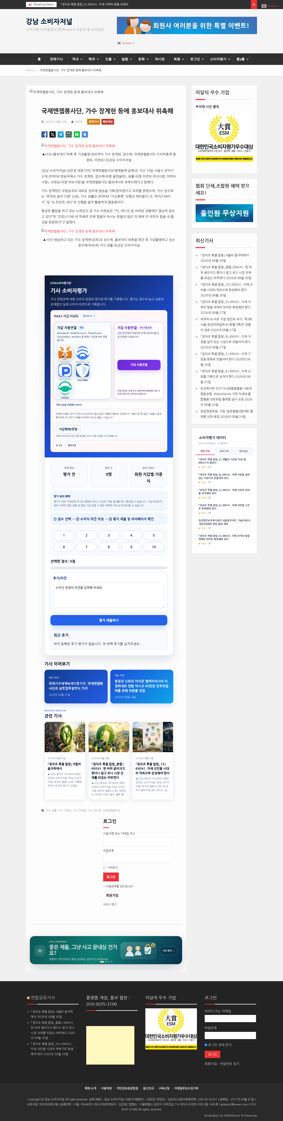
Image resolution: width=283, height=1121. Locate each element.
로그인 (195, 59)
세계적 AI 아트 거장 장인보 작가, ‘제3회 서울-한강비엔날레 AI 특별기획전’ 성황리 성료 (226, 324)
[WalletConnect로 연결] (82, 353)
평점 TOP (205, 451)
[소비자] (102, 961)
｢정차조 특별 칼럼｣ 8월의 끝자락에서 (224, 255)
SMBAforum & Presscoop (240, 1115)
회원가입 (72, 445)
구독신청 (164, 1088)
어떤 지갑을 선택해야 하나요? (69, 405)
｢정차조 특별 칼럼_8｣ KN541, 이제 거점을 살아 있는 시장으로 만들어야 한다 (224, 476)
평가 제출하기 (109, 620)
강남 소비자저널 (49, 21)
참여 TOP (224, 451)
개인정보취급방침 (127, 1088)
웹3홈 (240, 59)
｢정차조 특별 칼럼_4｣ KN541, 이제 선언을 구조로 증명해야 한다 (224, 507)
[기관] (109, 961)
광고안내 (148, 1088)
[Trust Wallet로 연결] (82, 370)
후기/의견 (60, 578)
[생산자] (106, 961)
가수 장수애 (94, 810)
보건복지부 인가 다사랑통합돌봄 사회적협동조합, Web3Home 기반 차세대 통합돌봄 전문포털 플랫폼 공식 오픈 (226, 394)
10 (154, 547)
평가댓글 (243, 451)
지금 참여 (168, 951)
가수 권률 (51, 810)
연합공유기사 (43, 998)
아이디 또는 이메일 (218, 1011)
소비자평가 (218, 59)
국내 (75, 59)
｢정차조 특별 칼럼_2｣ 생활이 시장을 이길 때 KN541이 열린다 (222, 461)
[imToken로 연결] (65, 388)
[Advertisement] (110, 1045)
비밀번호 (211, 1028)
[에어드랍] (111, 961)
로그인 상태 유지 (219, 1044)
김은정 (78, 121)
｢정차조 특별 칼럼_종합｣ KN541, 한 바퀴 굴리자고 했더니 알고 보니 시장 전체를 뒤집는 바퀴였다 (226, 272)
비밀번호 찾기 (229, 1063)
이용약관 (106, 1088)
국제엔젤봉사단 (111, 810)
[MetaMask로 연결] (65, 353)
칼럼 (125, 59)
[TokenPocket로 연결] (65, 370)
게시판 (160, 59)
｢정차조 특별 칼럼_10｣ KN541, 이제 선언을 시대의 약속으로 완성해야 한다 (52, 1049)
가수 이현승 (64, 810)
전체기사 (56, 59)
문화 (141, 59)
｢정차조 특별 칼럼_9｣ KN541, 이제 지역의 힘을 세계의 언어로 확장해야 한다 (224, 538)
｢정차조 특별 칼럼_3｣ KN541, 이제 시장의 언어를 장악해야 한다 (224, 492)
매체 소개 (90, 1088)
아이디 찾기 (109, 904)
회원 (177, 59)
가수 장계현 (79, 810)
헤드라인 (108, 121)
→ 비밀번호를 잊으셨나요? (118, 886)
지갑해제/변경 (68, 429)
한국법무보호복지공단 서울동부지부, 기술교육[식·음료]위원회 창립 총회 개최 (224, 522)
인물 (108, 59)
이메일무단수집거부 (186, 1088)
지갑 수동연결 (139, 364)
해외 (92, 59)
